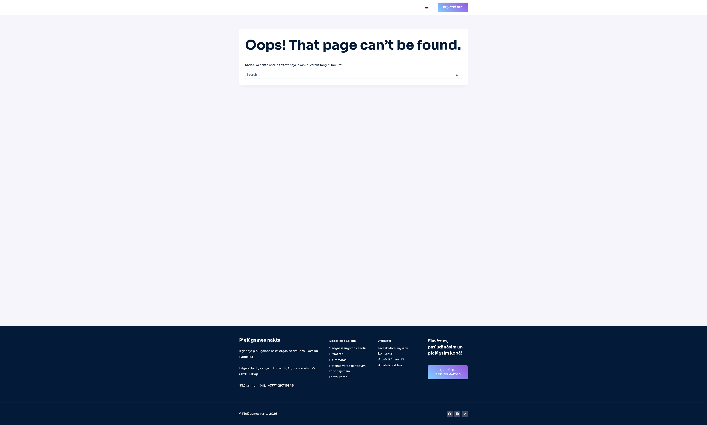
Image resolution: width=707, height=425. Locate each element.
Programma (333, 7)
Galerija (398, 7)
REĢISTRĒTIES (452, 7)
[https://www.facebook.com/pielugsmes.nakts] (450, 414)
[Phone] (465, 414)
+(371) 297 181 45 (281, 385)
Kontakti (414, 7)
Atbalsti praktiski (390, 365)
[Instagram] (457, 414)
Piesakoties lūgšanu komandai (393, 350)
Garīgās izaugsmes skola (347, 348)
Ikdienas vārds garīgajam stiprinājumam (347, 368)
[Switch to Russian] (426, 7)
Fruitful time (338, 377)
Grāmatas (336, 354)
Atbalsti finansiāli (391, 359)
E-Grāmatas (338, 360)
